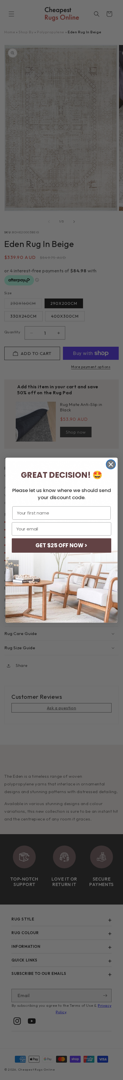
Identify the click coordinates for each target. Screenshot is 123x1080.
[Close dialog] (111, 464)
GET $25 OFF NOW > (61, 545)
